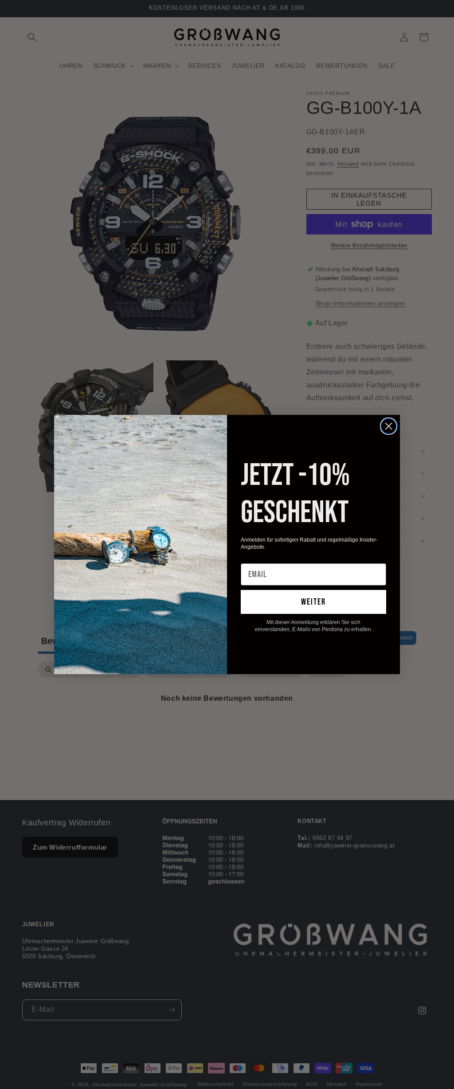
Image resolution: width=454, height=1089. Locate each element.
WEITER (313, 602)
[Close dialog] (388, 426)
